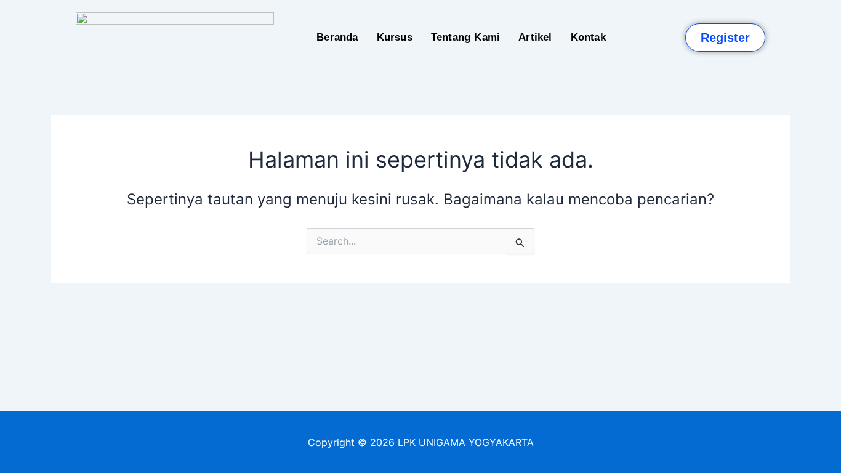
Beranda (337, 37)
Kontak (588, 37)
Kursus (394, 37)
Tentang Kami (465, 37)
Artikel (535, 37)
